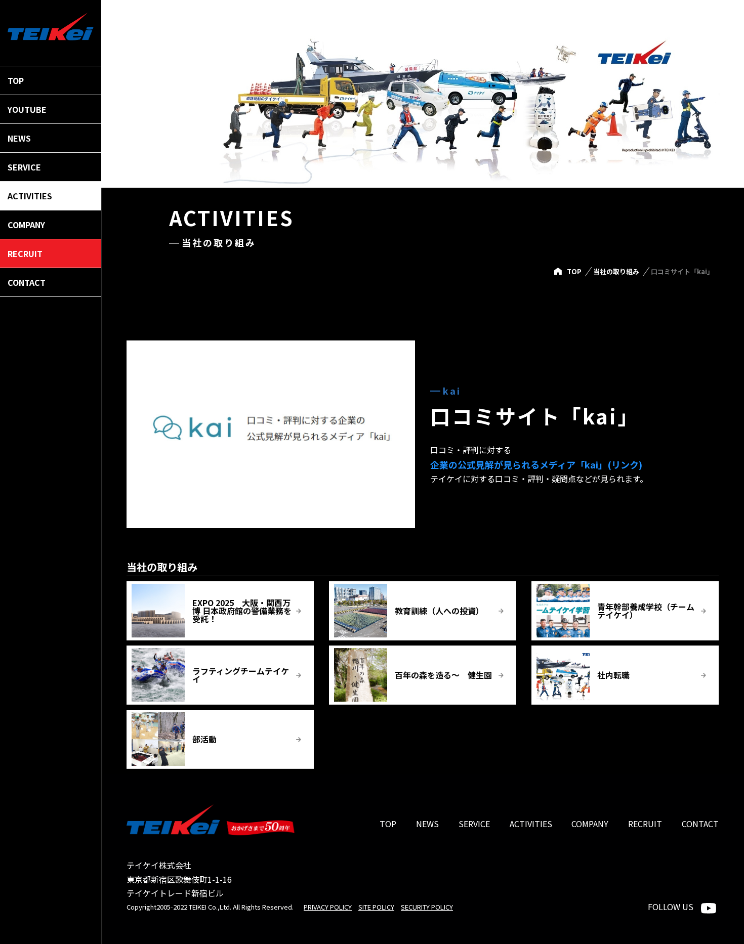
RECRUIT (645, 824)
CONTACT (700, 824)
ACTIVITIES (531, 824)
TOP (574, 271)
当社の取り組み (616, 271)
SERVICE (474, 824)
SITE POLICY (376, 907)
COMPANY (589, 824)
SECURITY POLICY (427, 907)
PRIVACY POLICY (328, 907)
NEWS (427, 824)
